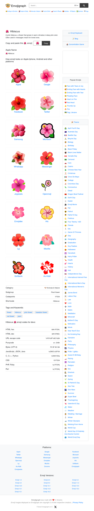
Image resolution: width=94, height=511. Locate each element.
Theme (75, 122)
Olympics (70, 337)
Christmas (70, 173)
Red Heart (70, 102)
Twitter (47, 111)
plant (19, 316)
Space (69, 375)
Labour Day (70, 296)
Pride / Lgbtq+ (71, 351)
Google (47, 84)
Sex (68, 369)
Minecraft (70, 316)
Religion (69, 365)
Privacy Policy (78, 502)
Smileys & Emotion (12, 11)
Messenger (47, 166)
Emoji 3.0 (75, 480)
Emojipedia (18, 469)
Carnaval (69, 159)
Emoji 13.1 (18, 489)
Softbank (18, 276)
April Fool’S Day (72, 128)
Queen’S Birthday (73, 355)
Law (68, 299)
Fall (67, 208)
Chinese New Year (73, 169)
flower (9, 312)
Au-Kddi (47, 276)
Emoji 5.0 (47, 483)
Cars (68, 163)
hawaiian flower (41, 312)
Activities (65, 11)
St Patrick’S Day (72, 382)
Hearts (69, 263)
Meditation (70, 313)
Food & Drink (45, 11)
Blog (75, 38)
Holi (68, 270)
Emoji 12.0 (18, 486)
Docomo (47, 466)
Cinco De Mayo (72, 176)
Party (68, 341)
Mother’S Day (71, 320)
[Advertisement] (47, 22)
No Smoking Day (72, 334)
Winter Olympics (72, 421)
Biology (69, 142)
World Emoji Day (72, 437)
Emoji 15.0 (75, 489)
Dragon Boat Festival (74, 194)
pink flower (28, 312)
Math (68, 306)
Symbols (79, 11)
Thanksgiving (71, 400)
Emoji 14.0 (47, 489)
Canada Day (71, 156)
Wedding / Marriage (73, 414)
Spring (69, 379)
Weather (69, 410)
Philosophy (70, 344)
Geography (70, 239)
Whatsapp (18, 166)
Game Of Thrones (73, 232)
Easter (69, 201)
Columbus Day (72, 183)
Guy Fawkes (71, 246)
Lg (18, 248)
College (69, 180)
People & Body (23, 11)
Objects (73, 11)
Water (68, 407)
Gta (67, 228)
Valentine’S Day (72, 403)
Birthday (69, 145)
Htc (46, 221)
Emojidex (18, 221)
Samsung (18, 139)
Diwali (68, 190)
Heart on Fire (71, 99)
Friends (69, 225)
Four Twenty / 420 (73, 221)
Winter (69, 417)
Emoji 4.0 (18, 483)
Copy (46, 42)
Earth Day (70, 197)
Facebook (18, 111)
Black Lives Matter (73, 152)
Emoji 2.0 (47, 480)
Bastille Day (71, 135)
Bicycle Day (70, 138)
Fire (67, 109)
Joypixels (18, 193)
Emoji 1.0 (18, 480)
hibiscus (18, 312)
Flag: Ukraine (71, 112)
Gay (68, 235)
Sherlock (69, 372)
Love (68, 303)
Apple (18, 84)
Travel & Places (56, 11)
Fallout (69, 211)
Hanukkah (70, 253)
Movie (68, 327)
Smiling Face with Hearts (75, 89)
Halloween (70, 249)
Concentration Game (75, 44)
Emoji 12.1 (47, 486)
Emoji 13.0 (75, 486)
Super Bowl (70, 396)
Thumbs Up (70, 105)
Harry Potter (71, 256)
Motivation (70, 323)
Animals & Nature (34, 11)
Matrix (68, 310)
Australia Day (71, 131)
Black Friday (71, 149)
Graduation (70, 242)
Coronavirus (71, 187)
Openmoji (47, 193)
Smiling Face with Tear (74, 92)
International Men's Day (75, 283)
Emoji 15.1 (18, 492)
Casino (69, 166)
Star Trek (69, 386)
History (69, 266)
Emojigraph (18, 5)
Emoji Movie (71, 204)
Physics (69, 348)
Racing (69, 358)
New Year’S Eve (72, 330)
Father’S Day (71, 215)
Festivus (69, 218)
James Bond (71, 292)
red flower (10, 316)
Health (69, 260)
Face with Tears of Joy (74, 86)
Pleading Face (71, 96)
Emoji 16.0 (47, 492)
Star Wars (70, 389)
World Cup (70, 427)
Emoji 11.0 (75, 483)
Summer (69, 393)
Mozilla (47, 248)
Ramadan (70, 362)
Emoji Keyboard (75, 33)
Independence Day (73, 273)
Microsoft (47, 139)
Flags (86, 11)
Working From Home (74, 424)
